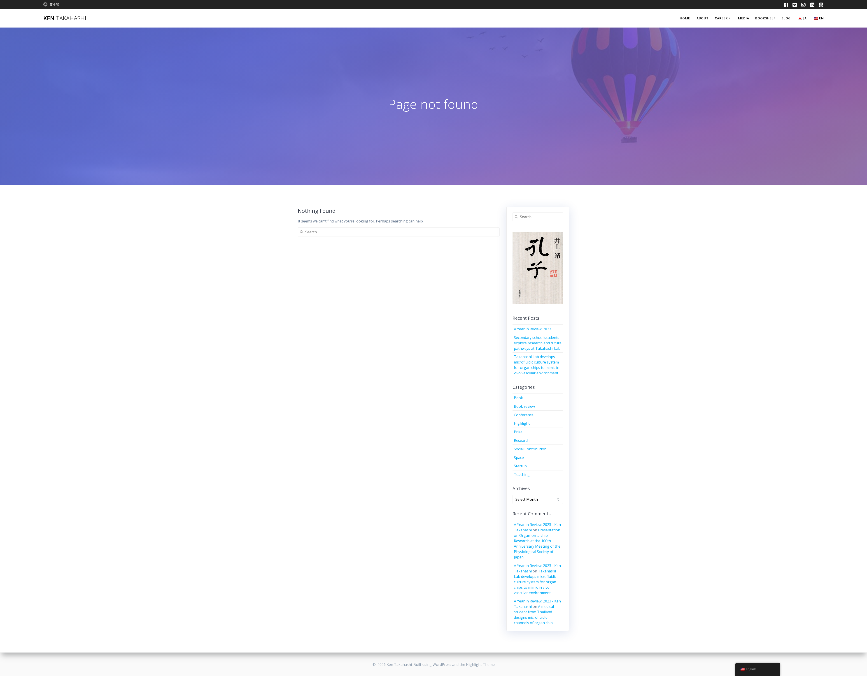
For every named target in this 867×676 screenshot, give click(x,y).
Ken (64, 18)
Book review (524, 406)
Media (743, 18)
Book (518, 397)
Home (685, 18)
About (703, 18)
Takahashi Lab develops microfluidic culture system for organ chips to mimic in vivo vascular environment (535, 582)
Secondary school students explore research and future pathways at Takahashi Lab (538, 343)
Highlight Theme (480, 664)
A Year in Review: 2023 (532, 328)
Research (521, 440)
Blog (786, 18)
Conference (524, 414)
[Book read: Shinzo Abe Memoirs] (538, 269)
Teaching (522, 474)
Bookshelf (765, 18)
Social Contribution (530, 449)
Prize (518, 431)
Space (519, 457)
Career (721, 18)
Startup (520, 465)
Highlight (522, 423)
